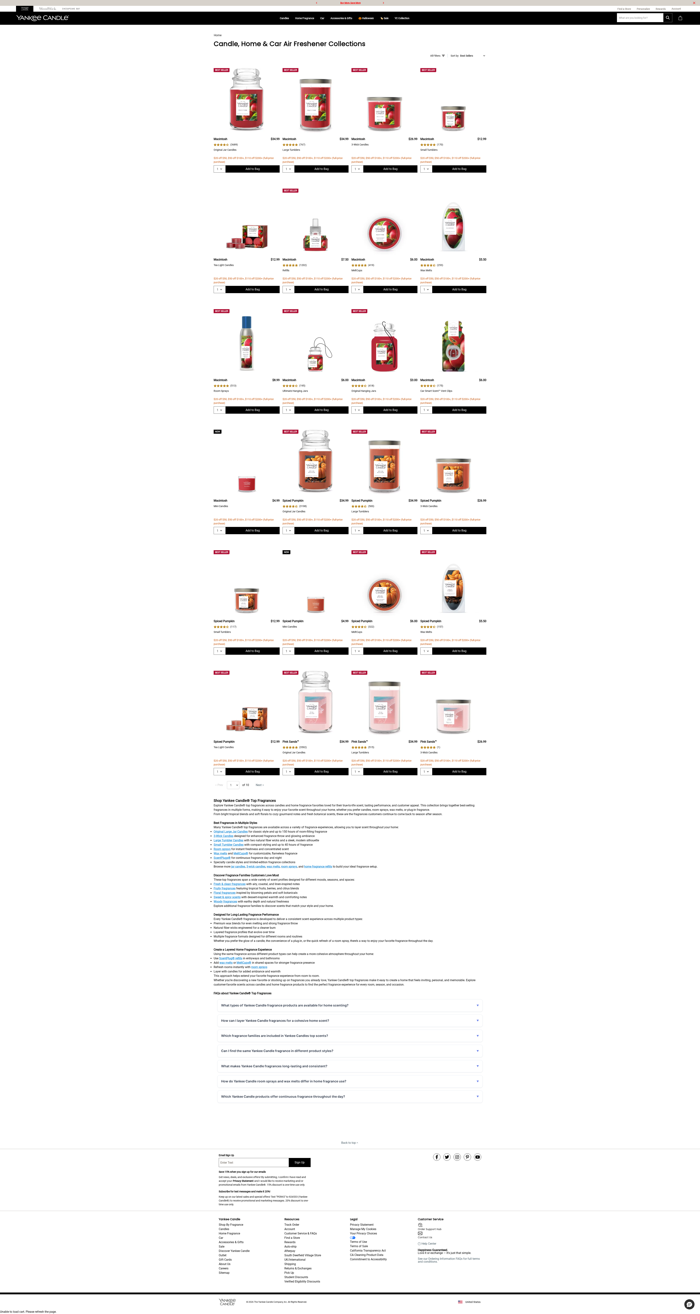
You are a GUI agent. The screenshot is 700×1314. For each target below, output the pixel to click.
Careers (223, 1268)
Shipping (290, 1264)
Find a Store (292, 1238)
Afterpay (289, 1251)
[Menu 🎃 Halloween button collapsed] (375, 18)
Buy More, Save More (350, 3)
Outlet (222, 1255)
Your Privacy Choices (363, 1233)
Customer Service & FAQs (300, 1233)
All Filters (435, 55)
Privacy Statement (243, 1180)
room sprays (289, 866)
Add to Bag (253, 169)
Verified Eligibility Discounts (302, 1281)
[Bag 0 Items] (680, 18)
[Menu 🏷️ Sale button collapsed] (390, 18)
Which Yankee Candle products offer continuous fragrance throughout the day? (283, 1096)
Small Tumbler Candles (229, 844)
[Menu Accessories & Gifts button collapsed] (353, 18)
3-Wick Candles (223, 836)
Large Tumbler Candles (228, 840)
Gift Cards (225, 1259)
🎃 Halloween (366, 18)
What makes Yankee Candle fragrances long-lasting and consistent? (274, 1066)
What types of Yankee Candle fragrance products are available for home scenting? (285, 1005)
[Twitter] (447, 1157)
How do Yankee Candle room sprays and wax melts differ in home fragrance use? (283, 1081)
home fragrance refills (318, 866)
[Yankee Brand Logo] (42, 18)
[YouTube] (477, 1157)
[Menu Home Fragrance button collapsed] (315, 18)
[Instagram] (457, 1157)
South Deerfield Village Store (302, 1255)
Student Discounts (296, 1277)
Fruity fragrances (225, 888)
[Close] (694, 3)
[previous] (316, 3)
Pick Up (289, 1272)
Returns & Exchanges (298, 1268)
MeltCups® (241, 853)
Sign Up (300, 1162)
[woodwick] (47, 9)
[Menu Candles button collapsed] (290, 18)
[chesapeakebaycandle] (71, 9)
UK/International (295, 1259)
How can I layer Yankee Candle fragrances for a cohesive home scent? (275, 1021)
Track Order (291, 1224)
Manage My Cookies (363, 1229)
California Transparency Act (368, 1250)
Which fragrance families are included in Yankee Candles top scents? (274, 1036)
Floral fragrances (225, 893)
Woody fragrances (225, 901)
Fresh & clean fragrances (230, 884)
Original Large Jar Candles (231, 831)
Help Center (428, 1243)
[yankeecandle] (26, 9)
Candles (284, 18)
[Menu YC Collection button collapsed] (411, 18)
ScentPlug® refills (230, 958)
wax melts (273, 866)
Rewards (289, 1242)
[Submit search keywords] (667, 17)
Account (289, 1229)
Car (322, 18)
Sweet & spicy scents (227, 897)
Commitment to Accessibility (368, 1259)
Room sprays (222, 849)
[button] (689, 1304)
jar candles (238, 866)
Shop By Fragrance (231, 1224)
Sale (221, 1246)
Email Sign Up (226, 1155)
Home (217, 35)
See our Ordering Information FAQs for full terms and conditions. (449, 1260)
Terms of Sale (359, 1246)
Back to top (348, 1142)
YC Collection (402, 18)
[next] (383, 3)
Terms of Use (358, 1242)
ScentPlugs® (222, 858)
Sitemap (224, 1272)
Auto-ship (290, 1246)
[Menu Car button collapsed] (326, 18)
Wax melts (220, 853)
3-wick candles (255, 866)
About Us (224, 1264)
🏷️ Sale (384, 18)
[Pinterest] (467, 1157)
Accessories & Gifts (341, 18)
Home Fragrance (304, 18)
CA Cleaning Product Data (366, 1255)
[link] (226, 145)
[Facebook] (436, 1157)
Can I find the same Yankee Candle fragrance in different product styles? (277, 1051)
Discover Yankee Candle (234, 1251)
